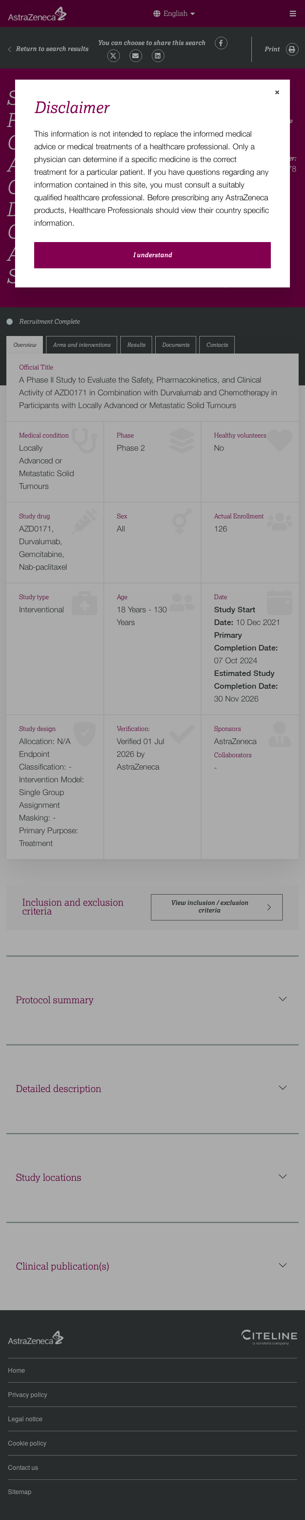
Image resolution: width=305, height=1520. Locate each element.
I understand (152, 255)
